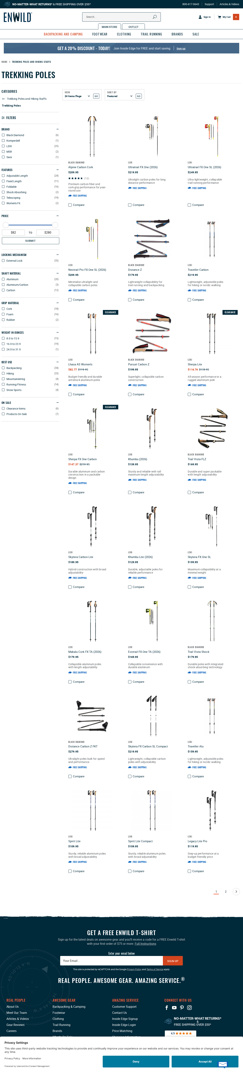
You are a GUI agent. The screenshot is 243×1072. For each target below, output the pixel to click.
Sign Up (172, 961)
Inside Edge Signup (125, 1019)
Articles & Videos (229, 4)
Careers (11, 1031)
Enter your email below (121, 953)
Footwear (59, 1013)
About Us (12, 1007)
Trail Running (61, 1025)
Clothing (58, 1019)
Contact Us (119, 1013)
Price (5, 216)
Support (209, 4)
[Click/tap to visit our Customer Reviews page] (180, 1035)
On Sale (6, 402)
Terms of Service (155, 969)
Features (7, 170)
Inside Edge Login (124, 1025)
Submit (30, 240)
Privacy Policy (134, 969)
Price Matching (122, 1031)
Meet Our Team (16, 1013)
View (67, 92)
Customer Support (124, 1007)
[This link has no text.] (236, 891)
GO (96, 96)
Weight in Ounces (13, 332)
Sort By (112, 92)
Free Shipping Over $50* (73, 4)
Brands (57, 1031)
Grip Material (10, 303)
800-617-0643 (190, 4)
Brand (5, 129)
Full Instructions (145, 944)
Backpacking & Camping (69, 1007)
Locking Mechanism (14, 255)
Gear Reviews (15, 1025)
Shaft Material (11, 273)
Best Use (7, 362)
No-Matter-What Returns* (32, 4)
